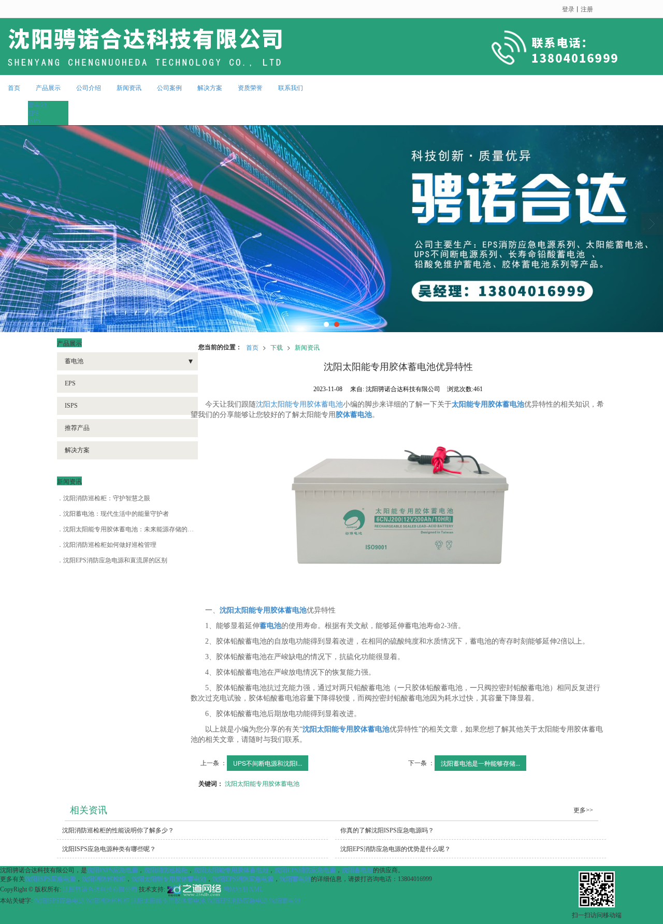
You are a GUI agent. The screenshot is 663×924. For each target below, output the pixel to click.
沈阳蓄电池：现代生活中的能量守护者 (116, 513)
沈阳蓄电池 (284, 900)
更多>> (583, 810)
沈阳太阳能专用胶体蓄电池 (299, 404)
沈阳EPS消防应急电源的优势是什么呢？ (395, 849)
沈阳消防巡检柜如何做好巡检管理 (109, 544)
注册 (587, 8)
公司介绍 (88, 88)
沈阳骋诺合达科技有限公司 (100, 889)
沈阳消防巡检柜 (107, 900)
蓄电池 (37, 105)
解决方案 (209, 88)
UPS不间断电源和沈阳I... (267, 762)
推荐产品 (77, 427)
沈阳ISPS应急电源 (59, 900)
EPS (33, 113)
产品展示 (48, 88)
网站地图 (235, 889)
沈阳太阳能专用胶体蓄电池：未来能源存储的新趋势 (134, 529)
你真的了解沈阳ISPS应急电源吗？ (387, 830)
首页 (14, 88)
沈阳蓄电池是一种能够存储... (480, 762)
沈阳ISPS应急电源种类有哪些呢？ (109, 849)
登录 (568, 8)
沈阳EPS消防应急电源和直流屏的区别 (115, 560)
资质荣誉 (250, 88)
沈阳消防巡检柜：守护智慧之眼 (106, 498)
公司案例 (169, 88)
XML (256, 889)
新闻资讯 (129, 88)
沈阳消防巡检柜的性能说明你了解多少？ (118, 830)
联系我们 (290, 88)
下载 (276, 346)
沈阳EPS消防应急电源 (237, 900)
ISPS (34, 121)
